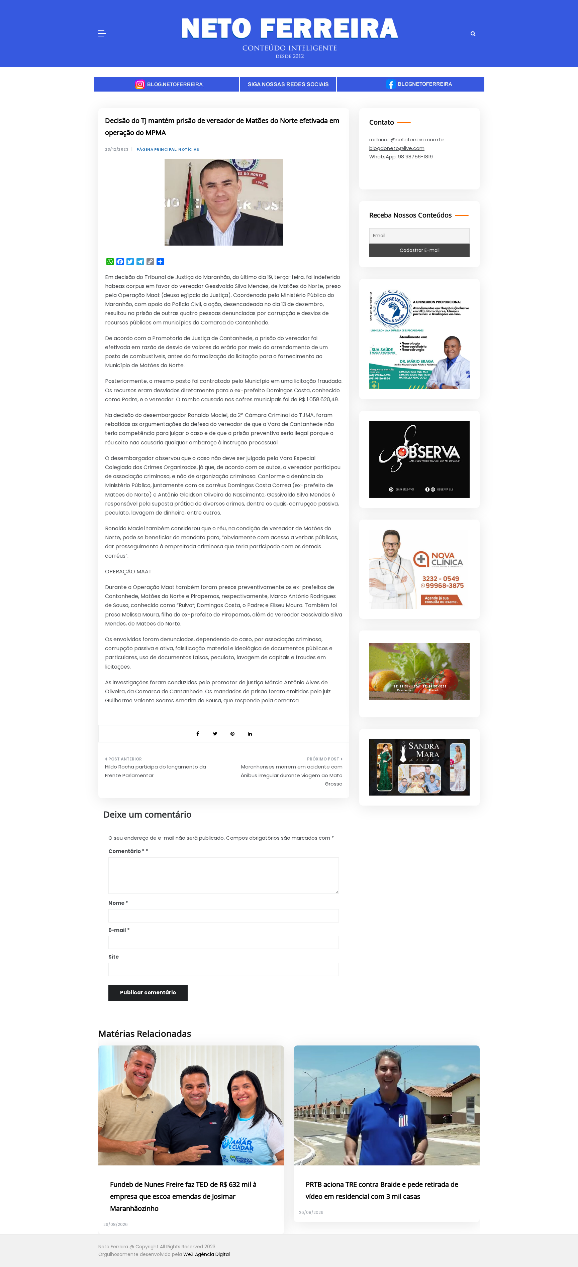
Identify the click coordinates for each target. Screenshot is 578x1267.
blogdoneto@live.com (396, 148)
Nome (118, 902)
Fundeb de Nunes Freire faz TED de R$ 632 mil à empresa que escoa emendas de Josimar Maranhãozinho (183, 1196)
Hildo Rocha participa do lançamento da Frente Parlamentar (155, 771)
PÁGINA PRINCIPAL (156, 149)
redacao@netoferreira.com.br (406, 139)
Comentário (126, 851)
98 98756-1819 (415, 156)
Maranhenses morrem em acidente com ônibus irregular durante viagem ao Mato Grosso (292, 775)
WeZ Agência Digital (206, 1254)
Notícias (188, 149)
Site (113, 956)
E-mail (119, 930)
